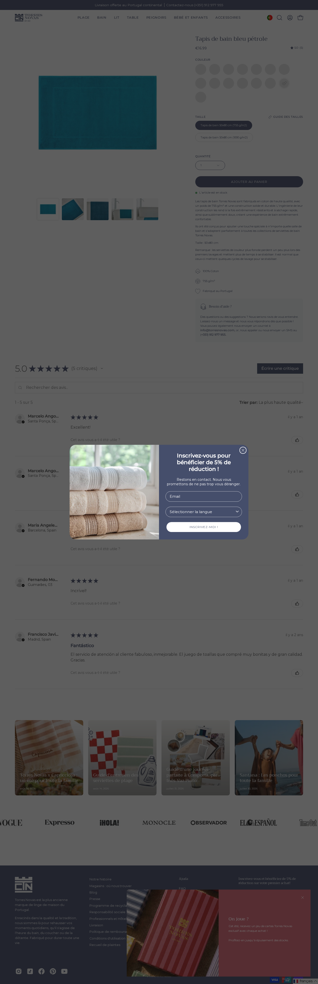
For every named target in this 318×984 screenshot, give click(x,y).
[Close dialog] (243, 450)
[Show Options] (237, 512)
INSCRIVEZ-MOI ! (204, 527)
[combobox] (202, 512)
